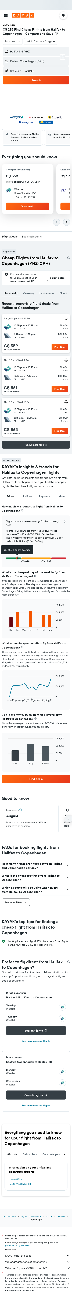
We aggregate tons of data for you (26, 1262)
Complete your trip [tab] (53, 1154)
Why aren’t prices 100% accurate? (26, 1268)
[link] (36, 779)
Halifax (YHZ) (16, 1178)
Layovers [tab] (44, 496)
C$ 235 (8, 29)
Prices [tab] (10, 496)
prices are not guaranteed (17, 1245)
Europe (49, 1216)
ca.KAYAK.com (9, 1216)
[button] (6, 15)
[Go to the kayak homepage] (23, 15)
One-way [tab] (28, 293)
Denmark (61, 1216)
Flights (23, 1216)
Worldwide (36, 1216)
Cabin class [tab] (30, 1154)
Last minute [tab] (46, 293)
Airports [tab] (12, 1154)
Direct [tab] (63, 293)
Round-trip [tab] (11, 293)
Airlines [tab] (27, 496)
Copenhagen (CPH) (20, 1183)
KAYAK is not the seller (18, 1255)
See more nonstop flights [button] (36, 1041)
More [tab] (62, 496)
